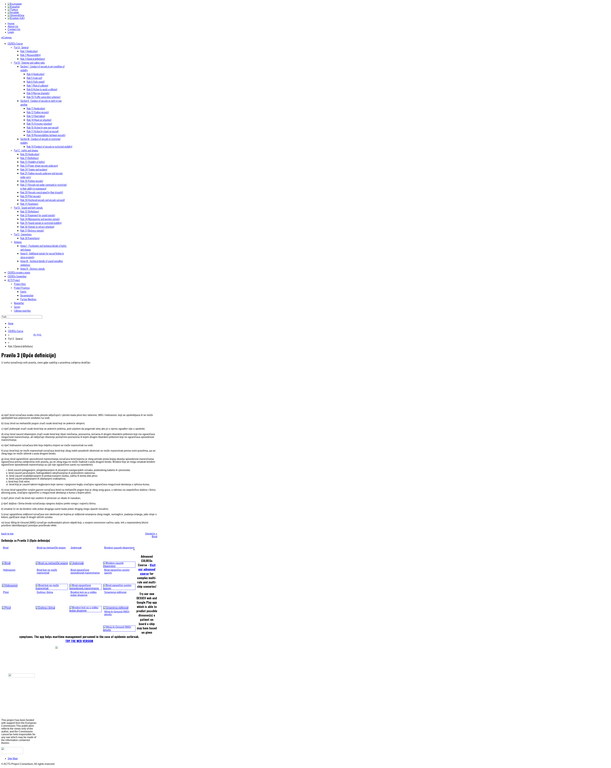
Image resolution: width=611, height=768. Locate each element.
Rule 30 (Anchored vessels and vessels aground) (42, 200)
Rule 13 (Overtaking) (36, 116)
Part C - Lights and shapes (26, 150)
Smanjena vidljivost (115, 592)
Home (11, 23)
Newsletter (19, 303)
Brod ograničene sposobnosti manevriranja (85, 571)
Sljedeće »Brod (151, 535)
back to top (7, 533)
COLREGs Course (15, 43)
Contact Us (14, 29)
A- (40, 334)
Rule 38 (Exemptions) (30, 238)
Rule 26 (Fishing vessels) (31, 181)
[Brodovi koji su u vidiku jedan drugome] (86, 610)
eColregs (6, 37)
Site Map (13, 758)
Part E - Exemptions (23, 234)
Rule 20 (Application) (29, 154)
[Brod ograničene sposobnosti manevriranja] (86, 588)
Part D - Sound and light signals (28, 208)
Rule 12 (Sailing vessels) (38, 112)
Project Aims (20, 284)
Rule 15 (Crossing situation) (39, 124)
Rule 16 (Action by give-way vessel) (43, 127)
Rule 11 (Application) (36, 108)
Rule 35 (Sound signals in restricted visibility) (41, 223)
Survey (17, 307)
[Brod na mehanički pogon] (52, 563)
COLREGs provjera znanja (19, 272)
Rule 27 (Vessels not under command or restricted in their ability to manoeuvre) (43, 186)
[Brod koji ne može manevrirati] (52, 588)
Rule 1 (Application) (29, 51)
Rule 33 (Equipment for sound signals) (37, 215)
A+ (35, 334)
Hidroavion (9, 570)
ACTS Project (14, 280)
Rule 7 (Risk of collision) (37, 85)
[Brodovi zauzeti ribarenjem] (119, 566)
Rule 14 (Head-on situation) (39, 120)
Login (11, 32)
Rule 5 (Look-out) (34, 78)
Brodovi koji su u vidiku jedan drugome (83, 593)
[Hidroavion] (9, 585)
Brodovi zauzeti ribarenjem (119, 547)
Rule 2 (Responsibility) (30, 55)
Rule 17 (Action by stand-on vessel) (43, 131)
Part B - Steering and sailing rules (29, 63)
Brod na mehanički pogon (51, 547)
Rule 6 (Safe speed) (36, 82)
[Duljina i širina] (45, 607)
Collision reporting (22, 311)
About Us (13, 26)
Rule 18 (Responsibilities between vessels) (46, 135)
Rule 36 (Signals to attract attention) (37, 227)
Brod (5, 547)
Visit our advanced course (147, 569)
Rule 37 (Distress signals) (32, 230)
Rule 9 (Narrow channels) (38, 93)
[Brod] (6, 563)
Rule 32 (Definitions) (29, 211)
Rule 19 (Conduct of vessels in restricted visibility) (49, 147)
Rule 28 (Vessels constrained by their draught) (41, 192)
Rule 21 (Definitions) (29, 158)
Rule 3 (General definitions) (32, 59)
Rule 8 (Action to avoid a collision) (42, 89)
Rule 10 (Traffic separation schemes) (43, 97)
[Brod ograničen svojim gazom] (119, 588)
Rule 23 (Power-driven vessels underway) (39, 166)
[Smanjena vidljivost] (115, 607)
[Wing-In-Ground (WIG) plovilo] (119, 630)
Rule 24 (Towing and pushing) (33, 169)
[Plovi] (6, 607)
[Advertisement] (79, 389)
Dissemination (26, 295)
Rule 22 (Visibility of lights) (32, 162)
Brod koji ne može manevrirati (47, 571)
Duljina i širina (45, 592)
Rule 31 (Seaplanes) (29, 204)
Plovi (6, 592)
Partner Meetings (28, 299)
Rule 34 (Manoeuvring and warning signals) (40, 219)
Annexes (18, 242)
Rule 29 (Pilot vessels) (30, 196)
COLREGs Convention (17, 276)
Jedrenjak (76, 547)
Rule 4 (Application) (35, 74)
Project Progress (22, 288)
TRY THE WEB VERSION (79, 641)
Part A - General (21, 47)
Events (23, 292)
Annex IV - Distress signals (32, 269)
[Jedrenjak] (77, 563)
